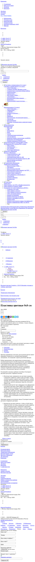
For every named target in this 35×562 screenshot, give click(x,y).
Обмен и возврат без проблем (9, 480)
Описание (7, 347)
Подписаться (4, 444)
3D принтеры (4, 456)
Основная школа (5, 449)
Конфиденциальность (7, 520)
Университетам (8, 22)
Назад (9, 268)
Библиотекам (7, 18)
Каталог (3, 446)
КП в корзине (12, 333)
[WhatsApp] (13, 317)
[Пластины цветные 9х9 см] (9, 301)
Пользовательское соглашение (9, 483)
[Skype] (15, 317)
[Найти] (4, 73)
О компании (7, 4)
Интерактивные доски (7, 453)
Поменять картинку (6, 557)
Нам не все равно (9, 5)
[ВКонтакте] (2, 317)
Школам (6, 25)
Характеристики (8, 349)
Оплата (6, 350)
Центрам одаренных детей (11, 24)
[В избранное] (2, 311)
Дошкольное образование (8, 452)
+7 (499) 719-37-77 (6, 38)
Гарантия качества (6, 478)
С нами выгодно (5, 466)
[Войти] (1, 238)
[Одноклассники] (4, 317)
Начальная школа (5, 450)
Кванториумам (8, 21)
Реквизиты (4, 469)
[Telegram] (18, 317)
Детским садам (8, 20)
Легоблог (6, 7)
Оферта (3, 521)
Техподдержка (5, 481)
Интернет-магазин (6, 472)
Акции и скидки (5, 471)
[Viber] (11, 317)
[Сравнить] (2, 313)
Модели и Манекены (6, 455)
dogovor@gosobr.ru (6, 44)
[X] (8, 317)
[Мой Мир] (6, 317)
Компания (3, 458)
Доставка (6, 352)
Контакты (6, 8)
